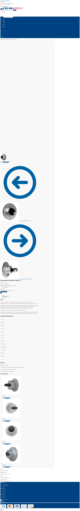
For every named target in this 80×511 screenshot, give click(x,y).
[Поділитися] (1, 509)
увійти (14, 369)
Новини (3, 491)
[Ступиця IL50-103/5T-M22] (11, 394)
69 (3, 337)
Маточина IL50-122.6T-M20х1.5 (7, 466)
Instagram (1, 33)
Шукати (14, 17)
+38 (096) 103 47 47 (10, 3)
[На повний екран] (2, 509)
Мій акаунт (4, 11)
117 (3, 322)
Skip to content (8, 0)
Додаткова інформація (5, 296)
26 (3, 328)
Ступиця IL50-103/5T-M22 (6, 397)
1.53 (4, 356)
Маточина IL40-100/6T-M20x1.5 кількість (6, 290)
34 (3, 319)
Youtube (1, 34)
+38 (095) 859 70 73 (3, 31)
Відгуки (3, 297)
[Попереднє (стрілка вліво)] (0, 510)
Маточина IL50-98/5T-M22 (6, 420)
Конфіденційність (5, 485)
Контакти (3, 492)
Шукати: (1, 17)
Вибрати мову (2, 6)
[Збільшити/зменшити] (3, 509)
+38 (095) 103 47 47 (3, 3)
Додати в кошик (6, 162)
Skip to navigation (3, 0)
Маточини (5, 39)
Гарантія (3, 486)
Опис (3, 295)
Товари (3, 490)
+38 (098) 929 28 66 (3, 30)
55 (3, 340)
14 (3, 325)
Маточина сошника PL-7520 (6, 443)
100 (3, 334)
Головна (1, 39)
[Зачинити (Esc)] (0, 509)
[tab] (20, 295)
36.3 (4, 353)
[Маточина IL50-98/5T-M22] (11, 417)
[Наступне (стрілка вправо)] (1, 510)
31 (3, 331)
